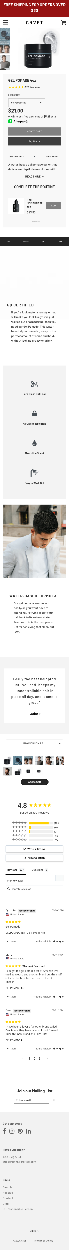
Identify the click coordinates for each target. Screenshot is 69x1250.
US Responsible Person (18, 1209)
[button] (26, 103)
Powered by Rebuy (34, 221)
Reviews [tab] (12, 869)
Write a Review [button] (36, 849)
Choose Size (14, 95)
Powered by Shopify (43, 1240)
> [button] (47, 1058)
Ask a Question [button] (36, 857)
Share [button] (13, 941)
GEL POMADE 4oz (15, 932)
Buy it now (34, 141)
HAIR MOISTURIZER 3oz (35, 203)
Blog (6, 1203)
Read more (33, 176)
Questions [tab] (37, 869)
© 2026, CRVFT (20, 1240)
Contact (8, 1198)
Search (7, 1187)
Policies (8, 1192)
